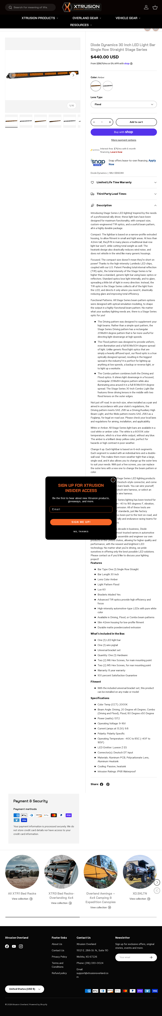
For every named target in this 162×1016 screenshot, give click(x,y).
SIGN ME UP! (81, 522)
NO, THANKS (81, 532)
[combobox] (30, 7)
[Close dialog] (113, 480)
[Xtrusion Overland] (82, 7)
